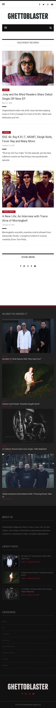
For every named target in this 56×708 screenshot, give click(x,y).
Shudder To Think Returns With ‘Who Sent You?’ (21, 359)
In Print (5, 659)
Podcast (6, 132)
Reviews (5, 640)
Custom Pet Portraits (10, 287)
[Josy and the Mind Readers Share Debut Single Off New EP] (28, 68)
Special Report (9, 211)
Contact (5, 665)
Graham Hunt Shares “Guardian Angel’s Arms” (21, 404)
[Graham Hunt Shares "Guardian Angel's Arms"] (28, 382)
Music (6, 90)
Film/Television (8, 646)
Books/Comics (8, 653)
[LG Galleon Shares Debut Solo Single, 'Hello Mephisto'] (28, 427)
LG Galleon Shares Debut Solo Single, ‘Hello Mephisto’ (24, 449)
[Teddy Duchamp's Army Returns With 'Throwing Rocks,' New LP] (28, 472)
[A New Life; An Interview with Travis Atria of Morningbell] (28, 189)
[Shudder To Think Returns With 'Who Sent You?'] (28, 337)
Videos (4, 356)
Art (3, 628)
